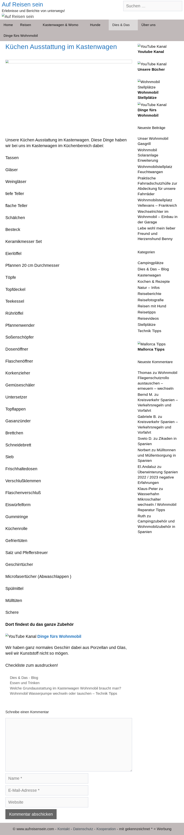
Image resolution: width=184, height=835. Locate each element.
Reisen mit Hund (152, 306)
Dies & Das (121, 25)
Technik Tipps (149, 331)
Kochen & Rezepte (154, 281)
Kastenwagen (149, 275)
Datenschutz (83, 829)
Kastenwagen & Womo (60, 25)
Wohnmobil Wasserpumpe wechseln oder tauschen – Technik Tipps (63, 693)
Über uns (148, 25)
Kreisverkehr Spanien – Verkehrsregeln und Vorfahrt (158, 405)
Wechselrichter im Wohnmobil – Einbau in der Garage (158, 216)
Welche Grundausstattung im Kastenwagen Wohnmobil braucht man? (65, 688)
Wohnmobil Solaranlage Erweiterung (148, 155)
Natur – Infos (149, 287)
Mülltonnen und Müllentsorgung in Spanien (157, 455)
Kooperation (106, 829)
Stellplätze (147, 324)
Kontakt (64, 829)
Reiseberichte (149, 294)
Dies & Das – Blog (153, 269)
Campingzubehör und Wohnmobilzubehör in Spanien (156, 526)
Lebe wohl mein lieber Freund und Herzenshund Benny (156, 233)
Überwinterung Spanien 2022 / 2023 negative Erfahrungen (158, 477)
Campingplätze (151, 263)
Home (8, 25)
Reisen (25, 25)
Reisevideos (148, 318)
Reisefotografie (151, 300)
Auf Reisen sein (22, 4)
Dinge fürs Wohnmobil (21, 35)
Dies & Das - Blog (24, 678)
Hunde (95, 25)
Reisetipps (147, 312)
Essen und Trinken (25, 683)
